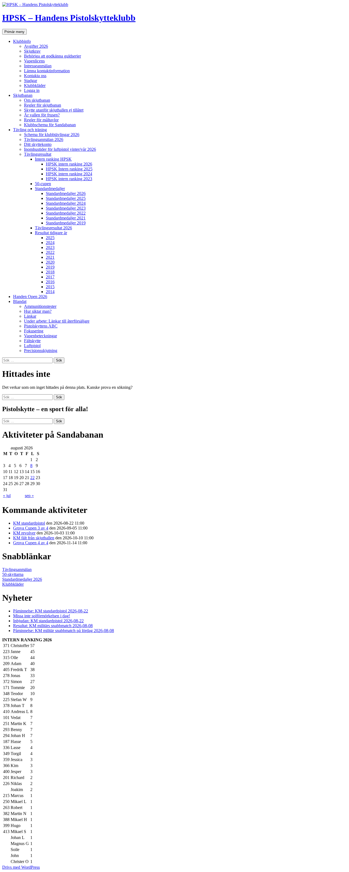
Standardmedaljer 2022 (66, 213)
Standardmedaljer (50, 188)
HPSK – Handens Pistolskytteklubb (69, 18)
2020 (50, 262)
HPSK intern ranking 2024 (69, 174)
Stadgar (30, 80)
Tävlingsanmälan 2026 (43, 139)
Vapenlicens (34, 61)
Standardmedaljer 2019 (66, 223)
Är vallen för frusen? (42, 115)
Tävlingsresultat (37, 154)
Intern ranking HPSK (53, 159)
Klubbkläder (35, 85)
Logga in (32, 90)
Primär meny (14, 32)
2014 (50, 291)
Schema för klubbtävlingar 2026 (51, 134)
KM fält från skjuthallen (33, 538)
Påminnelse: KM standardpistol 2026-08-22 (50, 611)
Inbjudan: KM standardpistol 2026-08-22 (48, 620)
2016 (50, 281)
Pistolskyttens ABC (41, 326)
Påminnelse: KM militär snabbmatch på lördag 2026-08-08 (63, 630)
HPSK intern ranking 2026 (69, 164)
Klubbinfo (22, 41)
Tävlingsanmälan (17, 569)
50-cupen (43, 183)
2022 (50, 252)
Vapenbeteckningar (40, 335)
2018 (50, 272)
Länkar (30, 316)
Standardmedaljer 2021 (66, 218)
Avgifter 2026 (36, 46)
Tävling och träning (30, 129)
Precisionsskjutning (40, 350)
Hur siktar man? (38, 311)
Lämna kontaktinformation (47, 70)
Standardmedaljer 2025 (66, 198)
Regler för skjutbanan (42, 105)
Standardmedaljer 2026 (66, 193)
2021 (50, 257)
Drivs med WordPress (21, 867)
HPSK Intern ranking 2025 (69, 169)
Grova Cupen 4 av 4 (30, 542)
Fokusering (33, 331)
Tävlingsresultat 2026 (53, 227)
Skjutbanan (22, 95)
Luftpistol (32, 345)
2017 (50, 277)
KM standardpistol (29, 523)
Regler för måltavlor (41, 120)
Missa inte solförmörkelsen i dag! (41, 616)
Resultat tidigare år (51, 232)
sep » (29, 495)
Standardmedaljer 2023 (66, 208)
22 (32, 477)
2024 (50, 242)
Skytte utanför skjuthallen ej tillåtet (53, 110)
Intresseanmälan (38, 66)
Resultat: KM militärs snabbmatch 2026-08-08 (53, 625)
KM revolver (24, 533)
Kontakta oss (35, 75)
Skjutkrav (32, 51)
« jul (7, 495)
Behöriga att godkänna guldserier (52, 56)
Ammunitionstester (40, 306)
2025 (50, 237)
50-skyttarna (12, 574)
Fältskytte (32, 340)
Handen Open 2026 (30, 296)
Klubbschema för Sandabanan (50, 124)
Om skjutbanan (37, 100)
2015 (50, 286)
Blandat (19, 301)
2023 (50, 247)
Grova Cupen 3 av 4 (30, 528)
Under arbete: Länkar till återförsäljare (56, 321)
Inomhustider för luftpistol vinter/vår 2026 (60, 149)
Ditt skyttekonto (38, 144)
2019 (50, 267)
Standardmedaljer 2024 (66, 203)
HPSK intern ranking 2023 (69, 178)
